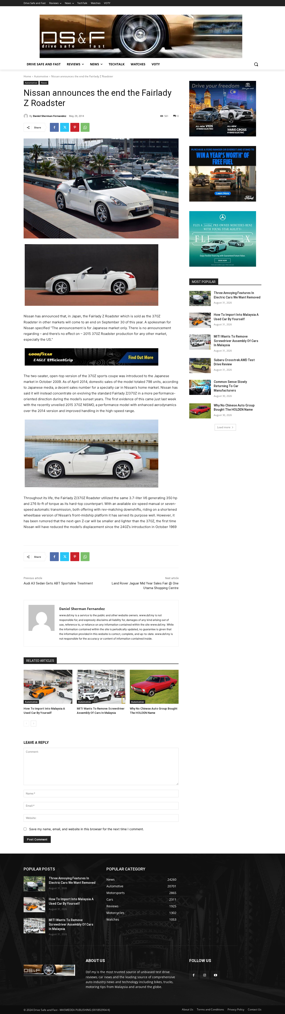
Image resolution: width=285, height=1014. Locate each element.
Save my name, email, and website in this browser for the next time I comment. (86, 829)
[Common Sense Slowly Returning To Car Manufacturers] (200, 387)
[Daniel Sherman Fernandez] (26, 116)
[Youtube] (215, 975)
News (44, 82)
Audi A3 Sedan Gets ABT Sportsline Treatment (58, 583)
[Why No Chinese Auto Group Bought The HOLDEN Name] (154, 687)
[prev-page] (26, 723)
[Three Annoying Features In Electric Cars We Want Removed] (200, 298)
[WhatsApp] (85, 127)
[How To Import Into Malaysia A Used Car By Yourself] (48, 687)
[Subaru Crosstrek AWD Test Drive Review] (200, 365)
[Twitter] (64, 127)
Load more (223, 427)
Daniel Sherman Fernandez (49, 116)
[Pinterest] (74, 127)
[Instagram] (204, 975)
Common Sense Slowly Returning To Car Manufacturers (230, 386)
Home (27, 76)
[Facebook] (54, 127)
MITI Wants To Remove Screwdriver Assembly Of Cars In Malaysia (236, 341)
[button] (256, 64)
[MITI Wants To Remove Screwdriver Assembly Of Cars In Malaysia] (101, 687)
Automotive (41, 76)
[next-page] (33, 723)
